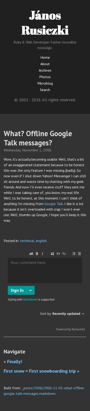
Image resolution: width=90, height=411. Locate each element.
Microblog (45, 83)
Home (45, 57)
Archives (45, 70)
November (30, 150)
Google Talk (53, 203)
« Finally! (13, 362)
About (45, 63)
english (41, 240)
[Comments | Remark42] (45, 291)
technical (27, 240)
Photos (45, 76)
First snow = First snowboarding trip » (41, 371)
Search (45, 89)
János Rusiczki (45, 22)
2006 (47, 150)
